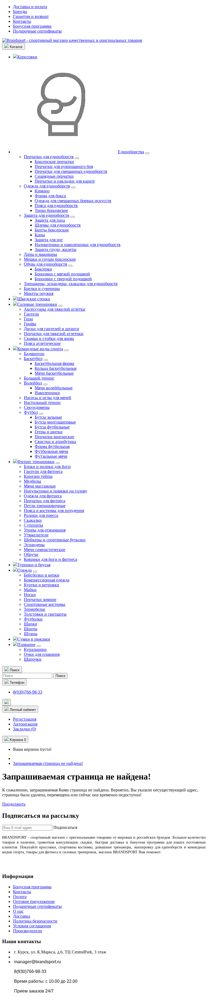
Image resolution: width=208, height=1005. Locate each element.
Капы (40, 235)
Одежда (24, 570)
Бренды (20, 11)
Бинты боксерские (52, 230)
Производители (27, 930)
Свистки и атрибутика (55, 441)
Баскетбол (33, 358)
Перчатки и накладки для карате (65, 181)
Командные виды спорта (40, 348)
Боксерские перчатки (54, 161)
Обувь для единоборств (45, 264)
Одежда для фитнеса (43, 496)
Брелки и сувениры (42, 288)
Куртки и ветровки (41, 585)
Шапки (30, 624)
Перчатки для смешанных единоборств (71, 171)
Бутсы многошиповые (55, 422)
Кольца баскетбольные (56, 368)
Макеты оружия (38, 293)
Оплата (20, 896)
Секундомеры (37, 407)
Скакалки (33, 520)
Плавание (26, 644)
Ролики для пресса (41, 515)
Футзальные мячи (51, 456)
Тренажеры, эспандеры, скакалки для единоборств (71, 283)
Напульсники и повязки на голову (55, 491)
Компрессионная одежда (46, 580)
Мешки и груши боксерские (50, 259)
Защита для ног (49, 239)
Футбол (31, 412)
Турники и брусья (33, 564)
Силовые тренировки (37, 304)
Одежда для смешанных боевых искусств (73, 200)
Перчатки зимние (40, 599)
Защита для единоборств (46, 215)
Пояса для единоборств (56, 205)
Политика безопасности (35, 921)
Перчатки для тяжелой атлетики (53, 333)
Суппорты (33, 525)
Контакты (22, 21)
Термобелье (34, 609)
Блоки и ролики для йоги (47, 466)
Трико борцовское (51, 210)
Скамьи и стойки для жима (49, 338)
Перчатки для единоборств (49, 156)
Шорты (30, 628)
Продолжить (13, 804)
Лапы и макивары (40, 254)
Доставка (21, 916)
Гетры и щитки (49, 432)
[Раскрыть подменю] (147, 153)
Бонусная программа (32, 26)
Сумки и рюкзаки (33, 639)
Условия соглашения (32, 926)
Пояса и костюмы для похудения (54, 510)
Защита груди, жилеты (55, 249)
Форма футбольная (52, 446)
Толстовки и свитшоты (45, 614)
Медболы (32, 481)
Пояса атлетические (42, 343)
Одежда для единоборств (47, 186)
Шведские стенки (33, 299)
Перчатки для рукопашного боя (64, 166)
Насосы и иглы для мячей (47, 397)
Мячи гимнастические (44, 549)
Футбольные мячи (51, 451)
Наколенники (47, 392)
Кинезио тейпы (38, 476)
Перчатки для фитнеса (44, 500)
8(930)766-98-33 (27, 692)
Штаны (30, 633)
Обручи (31, 554)
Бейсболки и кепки (41, 575)
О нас (18, 911)
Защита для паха (50, 220)
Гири (28, 319)
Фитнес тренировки (35, 461)
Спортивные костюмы (44, 604)
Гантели (31, 314)
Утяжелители (36, 535)
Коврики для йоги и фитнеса (50, 559)
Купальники (35, 649)
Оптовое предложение (34, 901)
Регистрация (24, 719)
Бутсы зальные (48, 417)
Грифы (30, 324)
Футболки (33, 619)
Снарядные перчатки (54, 176)
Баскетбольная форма (54, 363)
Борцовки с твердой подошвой (63, 278)
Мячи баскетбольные (54, 373)
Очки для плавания (42, 654)
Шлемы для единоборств (58, 225)
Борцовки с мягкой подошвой (62, 274)
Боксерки (43, 269)
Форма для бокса (50, 195)
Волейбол (33, 383)
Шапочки (32, 659)
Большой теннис (39, 378)
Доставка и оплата (30, 6)
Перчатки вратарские (54, 436)
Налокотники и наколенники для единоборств (78, 244)
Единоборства (131, 152)
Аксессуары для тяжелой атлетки (54, 309)
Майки (30, 589)
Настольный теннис (42, 402)
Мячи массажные (40, 486)
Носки (30, 594)
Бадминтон (34, 353)
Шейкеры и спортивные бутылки (55, 540)
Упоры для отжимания (45, 530)
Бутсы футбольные (52, 427)
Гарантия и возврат (31, 16)
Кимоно (42, 191)
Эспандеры (34, 544)
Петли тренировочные (45, 505)
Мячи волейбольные (54, 388)
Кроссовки (27, 57)
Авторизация (25, 724)
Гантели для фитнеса (43, 471)
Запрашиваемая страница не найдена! (48, 763)
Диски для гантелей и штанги (51, 328)
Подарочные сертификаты (37, 31)
